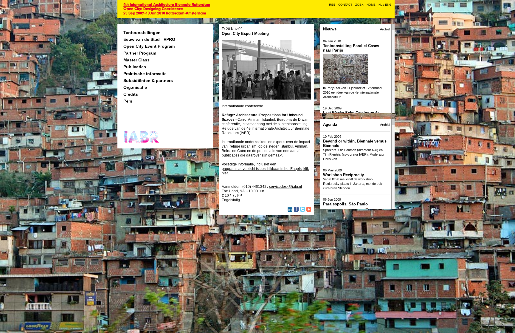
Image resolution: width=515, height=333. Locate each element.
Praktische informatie (145, 73)
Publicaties (134, 66)
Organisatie (135, 87)
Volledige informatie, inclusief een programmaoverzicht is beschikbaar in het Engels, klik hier (265, 168)
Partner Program (139, 53)
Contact (345, 4)
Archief (385, 29)
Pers (127, 101)
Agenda (330, 124)
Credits (130, 94)
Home (371, 4)
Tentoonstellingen (142, 32)
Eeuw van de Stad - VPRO (149, 39)
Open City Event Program (149, 46)
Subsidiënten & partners (148, 80)
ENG (388, 4)
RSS (332, 4)
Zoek (359, 4)
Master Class (136, 60)
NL (380, 4)
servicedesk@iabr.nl (285, 187)
